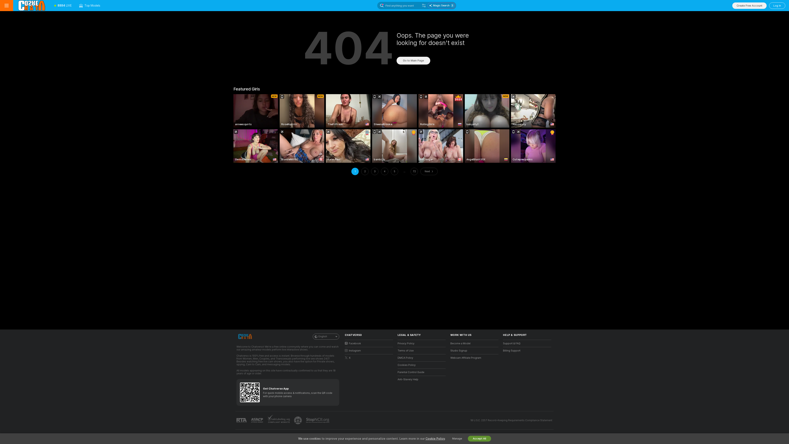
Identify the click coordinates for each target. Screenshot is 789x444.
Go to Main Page (413, 60)
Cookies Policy (407, 365)
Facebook (355, 343)
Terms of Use (406, 350)
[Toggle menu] (6, 5)
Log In (777, 5)
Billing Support (511, 350)
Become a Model (460, 343)
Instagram (355, 350)
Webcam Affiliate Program (465, 357)
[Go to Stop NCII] (318, 420)
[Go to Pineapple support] (298, 420)
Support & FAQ (511, 343)
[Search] (424, 5)
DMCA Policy (405, 357)
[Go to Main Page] (32, 5)
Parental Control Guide (411, 372)
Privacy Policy (406, 343)
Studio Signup (458, 350)
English (322, 336)
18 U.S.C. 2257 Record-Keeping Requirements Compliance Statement (511, 420)
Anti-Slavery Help (408, 379)
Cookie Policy (435, 438)
